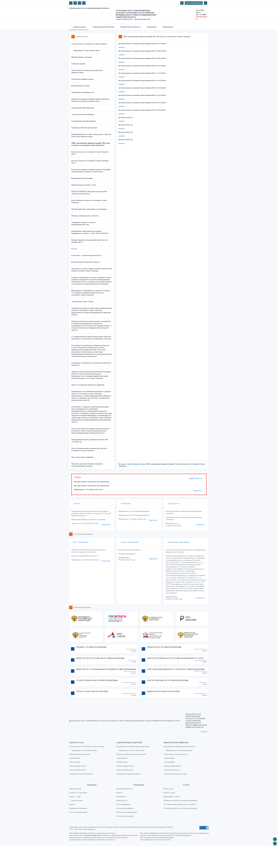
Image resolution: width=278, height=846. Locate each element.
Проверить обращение (78, 808)
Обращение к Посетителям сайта (87, 50)
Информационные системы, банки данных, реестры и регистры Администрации (91, 135)
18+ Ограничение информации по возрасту (179, 804)
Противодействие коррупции (82, 108)
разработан (148, 837)
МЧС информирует (81, 542)
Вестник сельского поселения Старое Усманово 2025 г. (90, 153)
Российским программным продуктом (182, 833)
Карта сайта (168, 789)
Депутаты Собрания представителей (131, 754)
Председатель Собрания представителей (132, 746)
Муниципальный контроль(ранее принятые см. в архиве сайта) (89, 241)
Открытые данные (78, 64)
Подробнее (197, 491)
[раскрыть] (182, 3)
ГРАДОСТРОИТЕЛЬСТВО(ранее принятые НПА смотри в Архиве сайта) (89, 193)
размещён (148, 840)
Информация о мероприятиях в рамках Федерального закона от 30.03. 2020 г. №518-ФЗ (89, 232)
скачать (122, 47)
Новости (76, 503)
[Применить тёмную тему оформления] (84, 3)
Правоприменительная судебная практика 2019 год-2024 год (89, 441)
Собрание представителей (129, 742)
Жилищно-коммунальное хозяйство (85, 216)
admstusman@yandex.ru (78, 766)
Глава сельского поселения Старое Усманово (89, 44)
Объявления (125, 503)
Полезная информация (82, 607)
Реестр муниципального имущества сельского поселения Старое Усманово (89, 449)
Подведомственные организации (84, 128)
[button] (78, 27)
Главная (129, 464)
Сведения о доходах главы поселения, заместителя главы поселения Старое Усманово (91, 270)
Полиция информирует (129, 542)
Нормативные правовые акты (82, 92)
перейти (133, 651)
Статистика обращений (78, 812)
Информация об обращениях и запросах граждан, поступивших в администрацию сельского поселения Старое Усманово (90, 293)
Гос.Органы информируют (83, 534)
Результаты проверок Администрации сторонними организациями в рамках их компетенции (90, 171)
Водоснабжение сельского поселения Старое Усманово (89, 201)
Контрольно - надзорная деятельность (86, 255)
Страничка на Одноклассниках (81, 774)
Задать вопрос (77, 800)
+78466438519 (74, 758)
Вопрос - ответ (75, 796)
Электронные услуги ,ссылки (82, 301)
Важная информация (124, 789)
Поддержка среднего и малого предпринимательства (83, 223)
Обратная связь (75, 789)
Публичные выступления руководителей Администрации (87, 71)
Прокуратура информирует (179, 542)
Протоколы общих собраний (82, 457)
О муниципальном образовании (83, 121)
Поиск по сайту (169, 793)
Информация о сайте (171, 796)
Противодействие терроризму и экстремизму (89, 209)
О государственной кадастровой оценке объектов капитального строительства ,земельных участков (91, 338)
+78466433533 (74, 762)
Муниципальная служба (80, 86)
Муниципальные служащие (81, 57)
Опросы (72, 804)
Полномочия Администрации (82, 79)
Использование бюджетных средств (85, 262)
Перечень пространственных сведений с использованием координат (87, 465)
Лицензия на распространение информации (180, 800)
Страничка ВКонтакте (77, 770)
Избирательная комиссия (175, 742)
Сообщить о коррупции (78, 793)
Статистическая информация (82, 114)
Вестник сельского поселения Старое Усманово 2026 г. (90, 162)
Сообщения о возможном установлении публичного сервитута (91, 364)
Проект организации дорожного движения (87, 385)
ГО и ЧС (74, 249)
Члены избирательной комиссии (175, 754)
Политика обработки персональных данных (180, 808)
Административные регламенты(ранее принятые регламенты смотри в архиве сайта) (90, 100)
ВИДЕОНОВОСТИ (195, 478)
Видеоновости (174, 503)
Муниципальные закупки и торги (83, 185)
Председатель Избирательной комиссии (179, 746)
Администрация (82, 36)
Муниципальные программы (82, 178)
